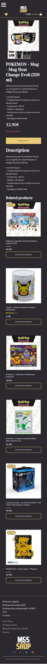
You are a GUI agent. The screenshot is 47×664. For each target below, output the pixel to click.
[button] (6, 14)
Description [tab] (23, 141)
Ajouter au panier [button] (23, 254)
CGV (4, 612)
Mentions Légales (10, 601)
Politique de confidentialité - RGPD (18, 608)
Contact (6, 615)
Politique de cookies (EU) (14, 605)
